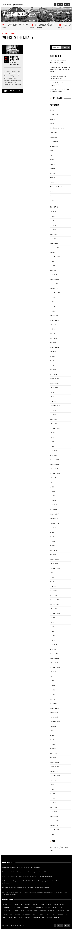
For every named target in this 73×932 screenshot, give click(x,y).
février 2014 (53, 699)
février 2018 (53, 505)
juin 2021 (52, 396)
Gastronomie (54, 146)
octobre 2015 (54, 609)
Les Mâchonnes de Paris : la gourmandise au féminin (24, 867)
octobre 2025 (54, 252)
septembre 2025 (55, 257)
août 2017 (53, 527)
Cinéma (52, 110)
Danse (52, 123)
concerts (6, 907)
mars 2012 (53, 803)
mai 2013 (52, 739)
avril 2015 (53, 636)
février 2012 (53, 807)
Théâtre (52, 200)
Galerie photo (54, 141)
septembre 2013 (55, 721)
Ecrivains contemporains (57, 128)
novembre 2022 (54, 347)
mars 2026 (53, 230)
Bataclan (35, 904)
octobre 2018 (54, 469)
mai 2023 (52, 329)
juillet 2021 (53, 392)
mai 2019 (52, 446)
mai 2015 (52, 631)
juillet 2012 (53, 784)
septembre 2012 (55, 775)
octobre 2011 (54, 825)
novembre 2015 (54, 604)
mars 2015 (53, 640)
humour (29, 911)
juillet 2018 (53, 482)
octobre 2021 (54, 387)
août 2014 (53, 672)
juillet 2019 (53, 437)
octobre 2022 (54, 351)
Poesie (52, 182)
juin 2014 (52, 681)
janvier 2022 (53, 374)
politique (60, 914)
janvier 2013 (53, 757)
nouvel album (26, 914)
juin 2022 (52, 356)
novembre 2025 (54, 248)
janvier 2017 (53, 554)
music (10, 914)
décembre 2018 (54, 460)
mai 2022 (52, 360)
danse (13, 907)
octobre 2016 (54, 563)
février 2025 (53, 270)
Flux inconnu (57, 98)
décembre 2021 (54, 378)
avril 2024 (53, 306)
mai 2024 (52, 302)
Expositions (53, 137)
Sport (51, 196)
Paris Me (52, 177)
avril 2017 (53, 541)
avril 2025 (53, 266)
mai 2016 (52, 581)
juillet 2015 (53, 622)
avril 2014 (53, 690)
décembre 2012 (54, 762)
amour (5, 904)
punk (10, 917)
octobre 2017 (54, 518)
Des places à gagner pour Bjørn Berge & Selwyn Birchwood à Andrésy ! (32, 876)
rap (15, 917)
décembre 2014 (54, 654)
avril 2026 (53, 225)
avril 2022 (53, 365)
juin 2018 (52, 487)
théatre (49, 917)
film (60, 907)
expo (32, 907)
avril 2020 (53, 410)
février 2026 (53, 234)
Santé (51, 191)
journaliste (42, 911)
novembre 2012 (54, 766)
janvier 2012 (53, 812)
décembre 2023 (54, 315)
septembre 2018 (55, 473)
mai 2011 (52, 834)
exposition (39, 907)
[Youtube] (68, 4)
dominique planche (23, 907)
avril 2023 (53, 333)
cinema (56, 904)
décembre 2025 (54, 243)
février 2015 (53, 645)
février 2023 (53, 338)
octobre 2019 (54, 424)
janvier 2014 (53, 703)
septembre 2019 (55, 428)
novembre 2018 (54, 464)
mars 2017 (53, 545)
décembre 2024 (54, 279)
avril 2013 (53, 744)
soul (43, 917)
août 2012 (53, 780)
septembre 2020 (55, 405)
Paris (47, 914)
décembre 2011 (54, 816)
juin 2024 (52, 297)
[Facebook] (55, 4)
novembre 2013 (54, 712)
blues (42, 904)
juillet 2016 (53, 572)
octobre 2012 (54, 771)
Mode (51, 155)
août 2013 (53, 726)
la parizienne (60, 911)
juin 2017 (52, 532)
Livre (51, 150)
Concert (63, 904)
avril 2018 (53, 496)
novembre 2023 (54, 320)
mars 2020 (53, 415)
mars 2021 (53, 401)
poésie (5, 917)
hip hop (22, 911)
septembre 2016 (55, 568)
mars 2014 (53, 694)
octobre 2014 (54, 663)
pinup (53, 914)
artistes (27, 904)
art (22, 904)
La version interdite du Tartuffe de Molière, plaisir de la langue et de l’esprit (60, 69)
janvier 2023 (53, 342)
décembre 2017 (54, 514)
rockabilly (27, 917)
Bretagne (49, 904)
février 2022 (53, 369)
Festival (54, 907)
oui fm (42, 914)
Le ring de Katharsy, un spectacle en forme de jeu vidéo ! (17, 24)
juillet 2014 (53, 676)
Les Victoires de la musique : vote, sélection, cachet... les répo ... (21, 892)
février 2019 (53, 451)
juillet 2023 (53, 324)
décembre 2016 (54, 559)
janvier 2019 (53, 455)
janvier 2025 (53, 275)
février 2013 (53, 753)
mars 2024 (53, 311)
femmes (47, 907)
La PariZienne (11, 90)
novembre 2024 (54, 284)
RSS (53, 840)
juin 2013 (52, 735)
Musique (52, 168)
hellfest (15, 911)
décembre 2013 (54, 708)
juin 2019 (52, 442)
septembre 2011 (55, 830)
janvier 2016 (53, 595)
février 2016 (53, 590)
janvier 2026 (53, 239)
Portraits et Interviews (56, 186)
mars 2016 (53, 586)
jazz (35, 911)
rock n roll (36, 917)
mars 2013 (53, 748)
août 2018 (53, 478)
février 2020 (53, 419)
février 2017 (53, 550)
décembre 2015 (54, 600)
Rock (20, 917)
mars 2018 (53, 500)
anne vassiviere (14, 904)
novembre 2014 (54, 658)
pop (66, 914)
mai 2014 (52, 685)
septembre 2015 (55, 613)
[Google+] (58, 4)
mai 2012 (52, 793)
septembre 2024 (55, 293)
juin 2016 (52, 577)
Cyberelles (53, 119)
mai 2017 (52, 536)
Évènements (53, 132)
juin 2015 (52, 627)
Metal (5, 914)
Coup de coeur (54, 114)
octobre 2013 (54, 717)
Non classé (53, 173)
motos (52, 159)
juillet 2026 (53, 212)
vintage (56, 917)
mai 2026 (52, 221)
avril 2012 (53, 798)
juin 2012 (52, 789)
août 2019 (53, 433)
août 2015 (53, 618)
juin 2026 (52, 216)
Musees (52, 164)
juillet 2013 (53, 730)
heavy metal (6, 911)
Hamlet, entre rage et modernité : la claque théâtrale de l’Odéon (30, 872)
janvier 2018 (53, 509)
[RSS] (61, 4)
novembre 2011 (54, 821)
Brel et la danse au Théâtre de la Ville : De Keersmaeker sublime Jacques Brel (44, 25)
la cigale (51, 911)
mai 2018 (52, 491)
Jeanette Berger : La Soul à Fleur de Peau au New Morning (32, 887)
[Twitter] (65, 4)
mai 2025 (52, 261)
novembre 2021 (54, 383)
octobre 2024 (54, 288)
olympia (35, 914)
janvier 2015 (53, 649)
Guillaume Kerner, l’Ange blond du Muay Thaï (15, 881)
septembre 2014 (55, 667)
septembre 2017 (55, 523)
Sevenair (4, 872)
